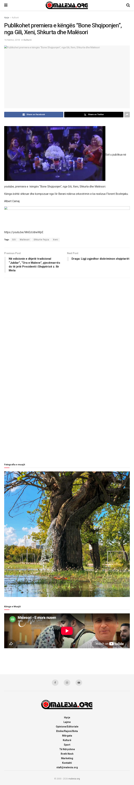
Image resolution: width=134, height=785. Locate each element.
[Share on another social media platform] (127, 114)
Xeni (55, 239)
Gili (14, 239)
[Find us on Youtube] (79, 682)
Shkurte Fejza (41, 239)
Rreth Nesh (67, 753)
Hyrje (6, 17)
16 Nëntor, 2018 (12, 40)
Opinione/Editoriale (67, 726)
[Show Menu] (6, 5)
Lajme (67, 722)
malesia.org (74, 779)
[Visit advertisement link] (67, 216)
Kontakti (67, 762)
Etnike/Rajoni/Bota (67, 731)
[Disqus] (67, 326)
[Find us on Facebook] (55, 682)
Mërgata (67, 735)
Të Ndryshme (67, 749)
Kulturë (15, 17)
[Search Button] (128, 5)
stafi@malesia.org (67, 767)
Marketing (67, 758)
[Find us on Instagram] (67, 682)
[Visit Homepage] (67, 5)
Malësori (25, 239)
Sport (67, 744)
